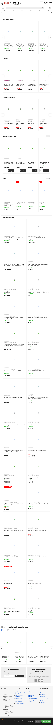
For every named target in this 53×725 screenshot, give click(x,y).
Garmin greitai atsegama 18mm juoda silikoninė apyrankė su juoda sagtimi (38, 557)
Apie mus (42, 691)
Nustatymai (30, 721)
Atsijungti (30, 701)
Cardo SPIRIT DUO (23, 123)
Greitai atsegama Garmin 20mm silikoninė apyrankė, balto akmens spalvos (38, 265)
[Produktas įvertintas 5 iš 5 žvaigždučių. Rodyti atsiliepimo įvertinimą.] (18, 80)
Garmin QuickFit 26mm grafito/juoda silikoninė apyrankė (38, 424)
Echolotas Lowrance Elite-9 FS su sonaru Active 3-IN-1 (32, 85)
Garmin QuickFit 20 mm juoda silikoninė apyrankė (36, 610)
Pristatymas (42, 696)
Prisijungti (30, 693)
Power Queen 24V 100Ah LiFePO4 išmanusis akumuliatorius (14, 291)
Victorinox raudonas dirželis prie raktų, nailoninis (43, 205)
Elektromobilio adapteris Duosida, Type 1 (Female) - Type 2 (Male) (14, 318)
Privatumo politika (44, 700)
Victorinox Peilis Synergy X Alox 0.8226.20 (37, 530)
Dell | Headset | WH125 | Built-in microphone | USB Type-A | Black (9, 163)
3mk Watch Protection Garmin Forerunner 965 (14, 530)
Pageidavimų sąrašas (32, 698)
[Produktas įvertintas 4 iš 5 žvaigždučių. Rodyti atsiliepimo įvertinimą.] (6, 80)
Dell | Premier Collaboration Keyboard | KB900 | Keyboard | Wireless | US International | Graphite (14, 424)
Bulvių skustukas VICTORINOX (19, 204)
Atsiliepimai (42, 694)
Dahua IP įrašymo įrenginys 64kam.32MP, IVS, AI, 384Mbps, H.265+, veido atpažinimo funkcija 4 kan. (14, 345)
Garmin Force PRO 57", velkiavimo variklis (37, 450)
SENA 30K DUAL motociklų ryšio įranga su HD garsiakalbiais (14, 478)
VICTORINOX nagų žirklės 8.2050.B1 (8, 205)
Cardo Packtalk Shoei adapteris (36, 124)
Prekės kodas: (7, 43)
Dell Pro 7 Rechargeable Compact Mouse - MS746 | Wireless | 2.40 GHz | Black (13, 610)
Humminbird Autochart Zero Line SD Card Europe (13, 371)
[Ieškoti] (42, 8)
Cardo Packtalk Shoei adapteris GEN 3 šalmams (12, 124)
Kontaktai (42, 692)
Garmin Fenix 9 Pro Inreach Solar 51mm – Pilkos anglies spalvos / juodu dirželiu (33, 657)
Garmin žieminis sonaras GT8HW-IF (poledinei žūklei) (44, 85)
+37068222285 (48, 2)
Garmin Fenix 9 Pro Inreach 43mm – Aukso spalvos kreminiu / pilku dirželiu (44, 46)
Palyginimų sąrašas (32, 700)
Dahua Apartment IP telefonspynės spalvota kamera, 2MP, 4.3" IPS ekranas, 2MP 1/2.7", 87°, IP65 (38, 291)
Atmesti (38, 721)
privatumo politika (8, 722)
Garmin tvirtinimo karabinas (6, 657)
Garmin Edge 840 (8, 583)
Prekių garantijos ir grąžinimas (19, 696)
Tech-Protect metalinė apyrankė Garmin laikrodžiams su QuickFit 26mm (14, 504)
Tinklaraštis (42, 702)
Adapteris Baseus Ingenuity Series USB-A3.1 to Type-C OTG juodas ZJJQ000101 (14, 451)
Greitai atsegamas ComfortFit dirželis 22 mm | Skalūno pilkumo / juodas (38, 504)
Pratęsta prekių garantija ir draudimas (20, 693)
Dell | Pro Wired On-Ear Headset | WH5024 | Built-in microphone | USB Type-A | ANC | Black (21, 163)
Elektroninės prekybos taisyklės (44, 698)
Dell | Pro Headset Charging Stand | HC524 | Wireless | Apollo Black (43, 163)
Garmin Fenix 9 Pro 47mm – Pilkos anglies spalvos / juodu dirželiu (20, 657)
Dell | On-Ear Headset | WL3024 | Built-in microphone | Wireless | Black (32, 163)
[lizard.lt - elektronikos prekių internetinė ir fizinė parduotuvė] (11, 3)
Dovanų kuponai (18, 698)
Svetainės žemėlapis (19, 703)
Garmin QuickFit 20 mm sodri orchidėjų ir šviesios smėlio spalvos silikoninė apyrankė (14, 238)
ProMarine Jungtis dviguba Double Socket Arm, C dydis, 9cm (38, 478)
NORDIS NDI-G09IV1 (32, 344)
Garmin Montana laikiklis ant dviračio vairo (13, 397)
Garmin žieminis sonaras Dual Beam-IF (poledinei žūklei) (21, 85)
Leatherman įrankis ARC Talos (34, 583)
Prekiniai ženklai (18, 701)
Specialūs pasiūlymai (19, 700)
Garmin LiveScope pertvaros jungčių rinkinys (37, 317)
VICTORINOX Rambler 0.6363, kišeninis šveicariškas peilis (32, 204)
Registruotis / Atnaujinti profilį (32, 692)
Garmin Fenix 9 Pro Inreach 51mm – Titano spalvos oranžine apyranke (8, 46)
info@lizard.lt (47, 3)
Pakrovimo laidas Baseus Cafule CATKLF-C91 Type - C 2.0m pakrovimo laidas (38, 398)
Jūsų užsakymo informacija (31, 696)
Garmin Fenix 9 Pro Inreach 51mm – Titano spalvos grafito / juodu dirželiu (20, 46)
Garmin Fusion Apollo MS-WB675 (11, 556)
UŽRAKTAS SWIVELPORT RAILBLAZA (36, 370)
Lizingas (17, 691)
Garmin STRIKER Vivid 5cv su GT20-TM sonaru (8, 85)
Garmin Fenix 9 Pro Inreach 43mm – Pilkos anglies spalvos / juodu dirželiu (32, 46)
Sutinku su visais (46, 721)
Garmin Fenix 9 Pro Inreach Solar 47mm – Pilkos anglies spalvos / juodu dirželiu (45, 657)
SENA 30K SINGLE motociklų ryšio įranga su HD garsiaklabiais (48, 123)
